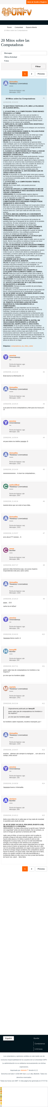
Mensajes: (13, 92)
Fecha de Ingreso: (15, 90)
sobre (31, 346)
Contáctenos (40, 1044)
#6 (44, 501)
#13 (43, 750)
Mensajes (8, 53)
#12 (43, 703)
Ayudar (36, 1038)
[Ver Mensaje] (36, 709)
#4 (44, 437)
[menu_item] (24, 1088)
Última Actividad (10, 57)
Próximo (41, 74)
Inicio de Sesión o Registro (37, 2)
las (23, 346)
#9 (44, 599)
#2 (44, 372)
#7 (44, 533)
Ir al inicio (38, 1049)
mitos (26, 346)
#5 (44, 469)
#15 (43, 815)
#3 (44, 404)
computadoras (16, 346)
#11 (43, 666)
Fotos (6, 61)
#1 (44, 98)
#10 (43, 634)
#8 (44, 565)
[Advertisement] (24, 914)
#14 (43, 783)
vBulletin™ (24, 1070)
